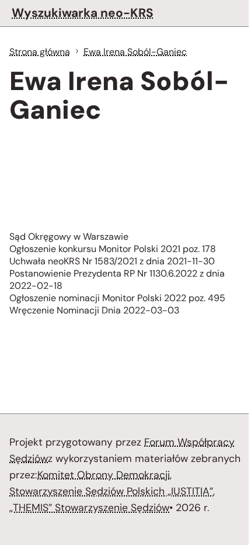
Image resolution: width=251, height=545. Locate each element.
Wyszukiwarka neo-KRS (83, 12)
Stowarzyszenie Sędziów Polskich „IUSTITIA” (111, 491)
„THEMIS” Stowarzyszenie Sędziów (89, 507)
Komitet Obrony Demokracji (103, 474)
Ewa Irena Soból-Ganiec (135, 52)
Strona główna (39, 52)
